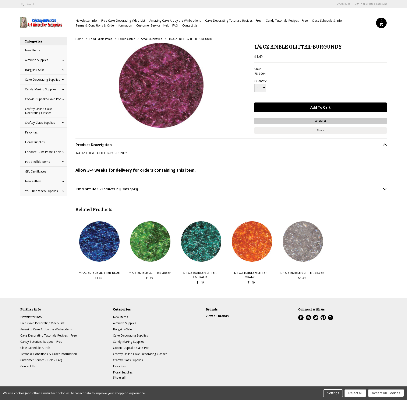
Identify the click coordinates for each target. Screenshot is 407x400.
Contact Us (190, 25)
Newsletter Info (86, 20)
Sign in (358, 3)
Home (79, 39)
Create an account (376, 3)
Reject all (355, 393)
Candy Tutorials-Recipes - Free (287, 20)
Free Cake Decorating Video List (123, 20)
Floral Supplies (35, 142)
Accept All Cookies (386, 393)
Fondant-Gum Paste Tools (43, 152)
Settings (333, 393)
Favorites (31, 132)
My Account (343, 3)
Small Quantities (151, 39)
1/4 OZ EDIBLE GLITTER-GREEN (149, 273)
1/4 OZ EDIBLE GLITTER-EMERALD (200, 275)
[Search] (22, 4)
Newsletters (33, 181)
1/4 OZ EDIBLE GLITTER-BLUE (98, 273)
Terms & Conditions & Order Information (103, 25)
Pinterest (323, 317)
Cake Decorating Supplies (42, 79)
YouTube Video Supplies (41, 191)
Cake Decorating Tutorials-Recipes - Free (233, 20)
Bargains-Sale (34, 70)
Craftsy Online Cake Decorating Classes (38, 111)
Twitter (315, 317)
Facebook (301, 317)
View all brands (217, 316)
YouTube (308, 317)
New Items (32, 50)
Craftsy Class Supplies (40, 123)
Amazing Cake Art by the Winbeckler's (175, 20)
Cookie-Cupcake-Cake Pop (43, 99)
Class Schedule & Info (327, 20)
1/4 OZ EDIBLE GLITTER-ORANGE (251, 275)
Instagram (330, 317)
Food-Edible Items (37, 162)
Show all (119, 377)
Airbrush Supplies (36, 60)
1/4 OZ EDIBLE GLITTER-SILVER (302, 273)
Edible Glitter (126, 39)
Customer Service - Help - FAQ (157, 25)
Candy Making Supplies (40, 89)
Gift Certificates (35, 171)
